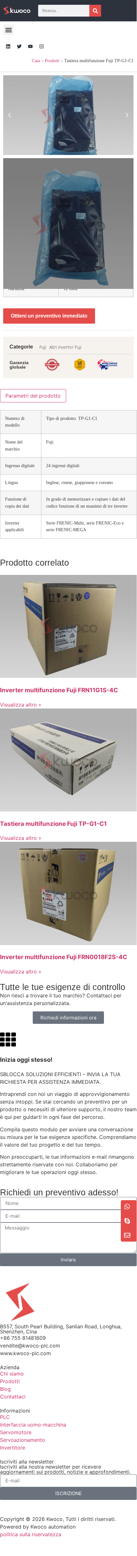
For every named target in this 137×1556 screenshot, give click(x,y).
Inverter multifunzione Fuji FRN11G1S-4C (59, 690)
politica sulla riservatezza (30, 1534)
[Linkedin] (8, 46)
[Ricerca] (95, 11)
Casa (36, 60)
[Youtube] (30, 46)
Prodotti (52, 60)
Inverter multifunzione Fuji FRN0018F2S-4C (63, 957)
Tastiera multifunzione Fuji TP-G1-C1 (53, 823)
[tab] (33, 395)
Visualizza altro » (20, 704)
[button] (8, 30)
